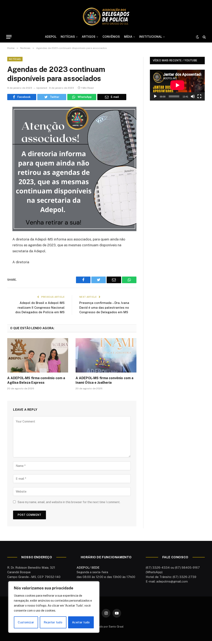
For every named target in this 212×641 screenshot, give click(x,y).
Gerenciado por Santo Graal (106, 626)
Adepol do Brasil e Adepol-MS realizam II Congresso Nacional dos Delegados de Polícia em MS (40, 307)
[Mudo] (193, 96)
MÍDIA (128, 36)
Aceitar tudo (81, 622)
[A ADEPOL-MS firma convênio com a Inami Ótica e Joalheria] (106, 355)
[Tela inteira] (199, 96)
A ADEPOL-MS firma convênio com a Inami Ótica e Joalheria (104, 380)
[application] (177, 85)
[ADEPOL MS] (106, 16)
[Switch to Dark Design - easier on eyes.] (197, 37)
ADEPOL (51, 36)
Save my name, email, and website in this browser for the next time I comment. (69, 502)
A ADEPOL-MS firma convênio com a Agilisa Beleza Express (36, 380)
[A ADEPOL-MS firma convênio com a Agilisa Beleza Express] (37, 355)
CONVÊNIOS (111, 36)
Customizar (26, 622)
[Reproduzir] (155, 96)
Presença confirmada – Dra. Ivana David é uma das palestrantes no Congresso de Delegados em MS (104, 307)
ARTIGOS (88, 36)
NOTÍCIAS (68, 36)
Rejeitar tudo (53, 622)
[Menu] (9, 36)
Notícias (15, 59)
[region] (53, 607)
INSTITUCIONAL (150, 36)
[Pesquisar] (204, 36)
